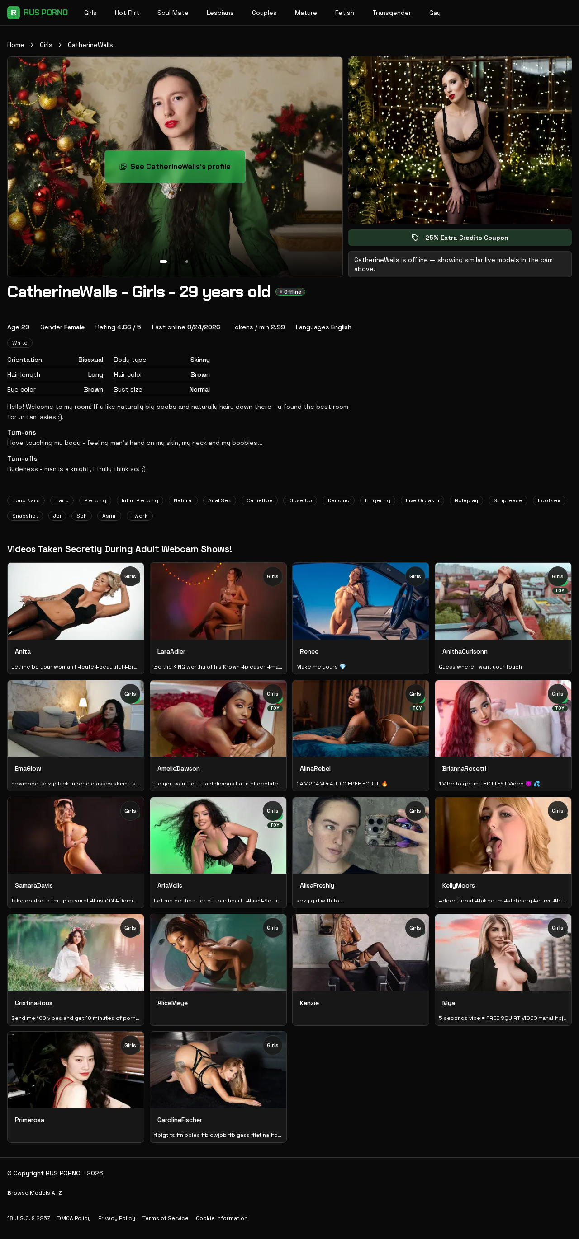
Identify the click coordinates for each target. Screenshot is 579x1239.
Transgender (391, 13)
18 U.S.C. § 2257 (28, 1218)
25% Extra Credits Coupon (473, 240)
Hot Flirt (127, 13)
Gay (435, 13)
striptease (508, 500)
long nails (26, 500)
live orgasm (422, 500)
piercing (95, 500)
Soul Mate (173, 13)
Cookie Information (221, 1218)
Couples (264, 13)
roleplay (466, 500)
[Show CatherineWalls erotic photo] (163, 261)
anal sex (219, 500)
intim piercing (140, 500)
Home (15, 45)
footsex (549, 500)
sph (81, 515)
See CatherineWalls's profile (186, 169)
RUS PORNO (39, 12)
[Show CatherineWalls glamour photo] (187, 261)
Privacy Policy (116, 1218)
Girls (90, 13)
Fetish (344, 13)
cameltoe (260, 500)
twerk (140, 515)
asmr (109, 515)
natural (183, 500)
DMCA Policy (74, 1218)
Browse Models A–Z (34, 1193)
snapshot (25, 515)
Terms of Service (165, 1218)
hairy (62, 500)
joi (57, 515)
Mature (306, 13)
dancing (338, 500)
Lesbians (220, 13)
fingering (377, 500)
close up (300, 500)
